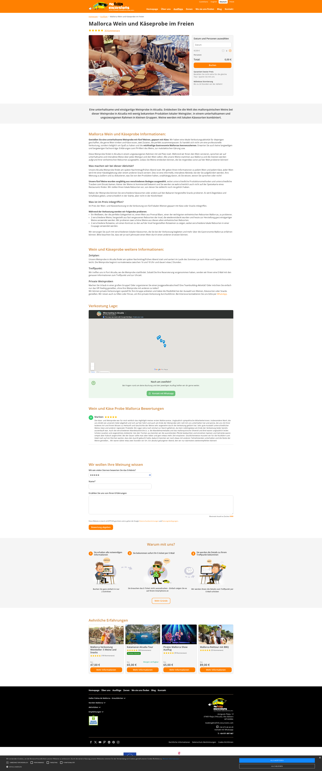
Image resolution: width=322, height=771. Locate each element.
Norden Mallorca (96, 703)
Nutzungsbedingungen (170, 521)
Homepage (93, 16)
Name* (92, 481)
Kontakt (162, 690)
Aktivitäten (93, 707)
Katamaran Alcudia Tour (140, 647)
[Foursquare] (104, 742)
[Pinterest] (113, 742)
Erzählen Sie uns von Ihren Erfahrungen (108, 493)
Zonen (126, 690)
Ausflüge (104, 16)
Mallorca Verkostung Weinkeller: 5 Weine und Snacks (103, 649)
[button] (92, 766)
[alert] (161, 763)
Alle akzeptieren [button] (277, 760)
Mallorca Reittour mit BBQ (214, 647)
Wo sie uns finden (140, 690)
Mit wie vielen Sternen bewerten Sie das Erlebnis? (112, 470)
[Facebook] (91, 742)
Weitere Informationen (171, 759)
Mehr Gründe (161, 600)
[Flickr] (109, 742)
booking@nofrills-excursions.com (219, 723)
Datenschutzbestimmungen (149, 521)
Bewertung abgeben (101, 527)
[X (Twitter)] (95, 742)
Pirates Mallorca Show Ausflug (175, 648)
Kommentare (112, 30)
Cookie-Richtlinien (225, 742)
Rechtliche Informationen (179, 742)
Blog (153, 690)
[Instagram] (118, 742)
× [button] (320, 758)
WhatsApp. (222, 294)
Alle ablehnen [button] (277, 766)
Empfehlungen (95, 712)
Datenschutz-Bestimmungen (204, 742)
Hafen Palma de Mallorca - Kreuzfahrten (106, 698)
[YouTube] (100, 742)
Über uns (105, 690)
